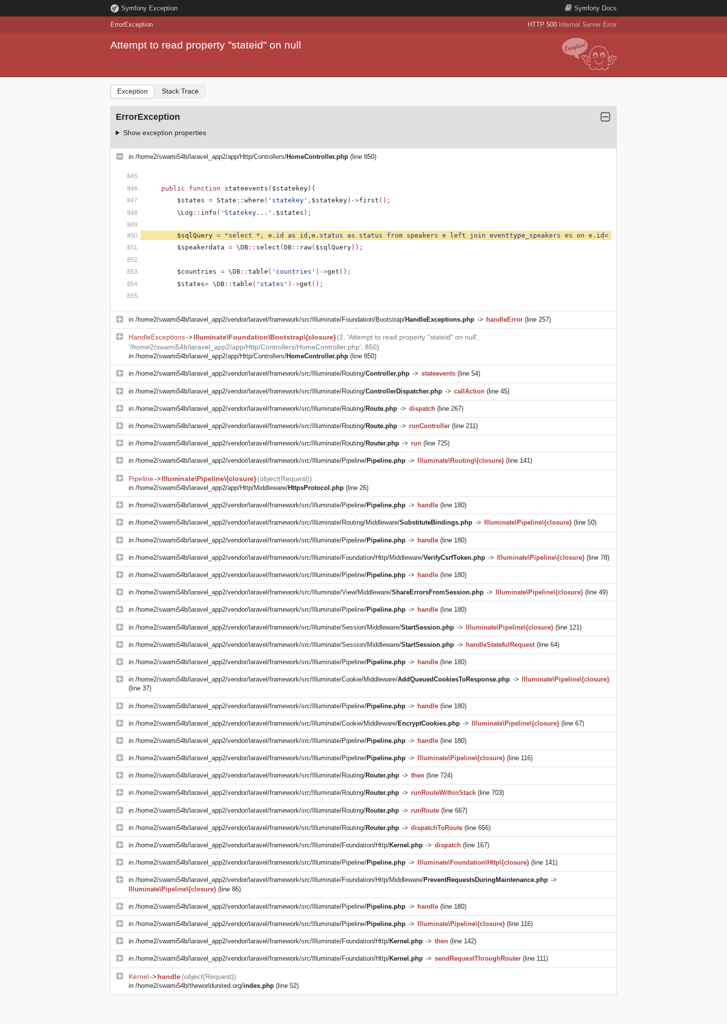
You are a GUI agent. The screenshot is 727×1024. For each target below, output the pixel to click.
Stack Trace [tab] (180, 91)
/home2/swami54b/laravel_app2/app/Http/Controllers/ (242, 156)
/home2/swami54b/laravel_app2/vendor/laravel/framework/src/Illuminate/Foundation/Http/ (279, 845)
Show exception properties (164, 133)
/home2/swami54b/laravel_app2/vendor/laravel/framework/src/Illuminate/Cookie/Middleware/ (323, 679)
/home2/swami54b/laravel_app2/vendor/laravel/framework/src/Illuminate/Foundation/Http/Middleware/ (310, 557)
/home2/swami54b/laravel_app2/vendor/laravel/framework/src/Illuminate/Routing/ (272, 373)
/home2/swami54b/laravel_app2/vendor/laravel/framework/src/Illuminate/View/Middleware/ (310, 592)
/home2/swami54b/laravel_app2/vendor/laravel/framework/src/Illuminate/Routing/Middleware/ (304, 522)
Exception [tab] (132, 91)
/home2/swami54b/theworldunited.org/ (205, 985)
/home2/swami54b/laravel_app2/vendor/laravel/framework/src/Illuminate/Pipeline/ (271, 460)
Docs (595, 8)
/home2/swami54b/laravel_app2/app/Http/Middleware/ (240, 487)
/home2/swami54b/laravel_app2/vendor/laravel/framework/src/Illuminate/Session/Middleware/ (295, 627)
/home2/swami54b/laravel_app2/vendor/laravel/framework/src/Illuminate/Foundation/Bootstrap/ (305, 319)
